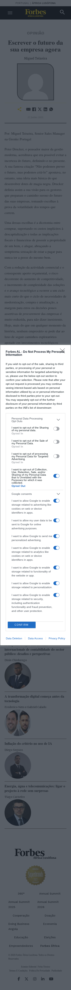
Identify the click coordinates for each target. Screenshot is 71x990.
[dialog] (35, 495)
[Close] (63, 352)
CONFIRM (22, 624)
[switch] (56, 429)
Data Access (35, 638)
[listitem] (35, 419)
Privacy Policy (57, 638)
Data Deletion (14, 638)
